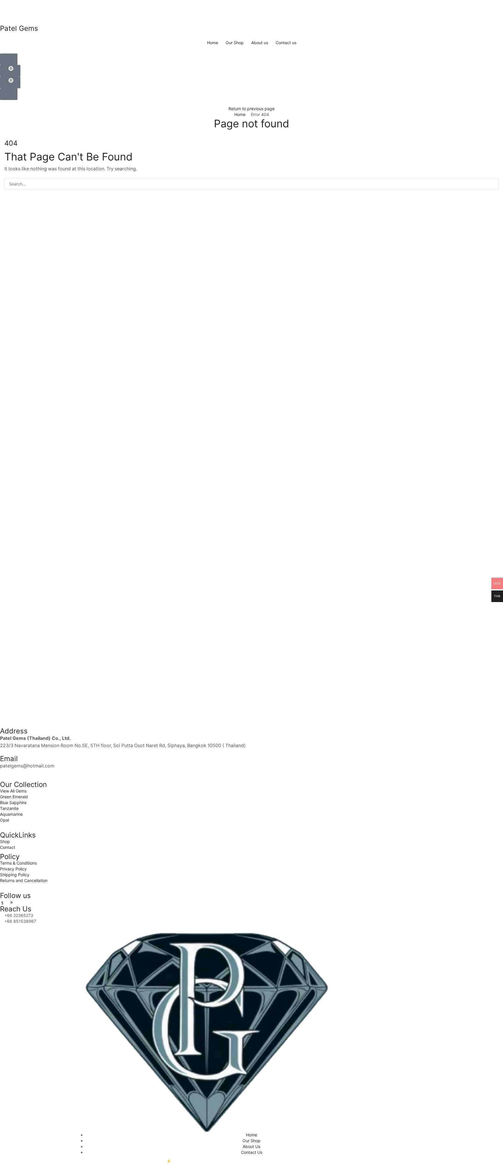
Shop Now (279, 9)
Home (239, 114)
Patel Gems (132, 1160)
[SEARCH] (493, 183)
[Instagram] (11, 902)
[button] (8, 59)
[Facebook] (2, 902)
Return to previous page (251, 108)
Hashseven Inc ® (188, 1160)
